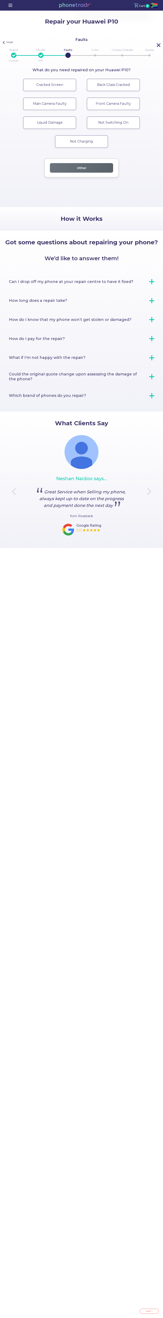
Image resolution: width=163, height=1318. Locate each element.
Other (81, 168)
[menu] (10, 5)
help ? (149, 1311)
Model (40, 50)
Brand (14, 50)
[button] (75, 5)
